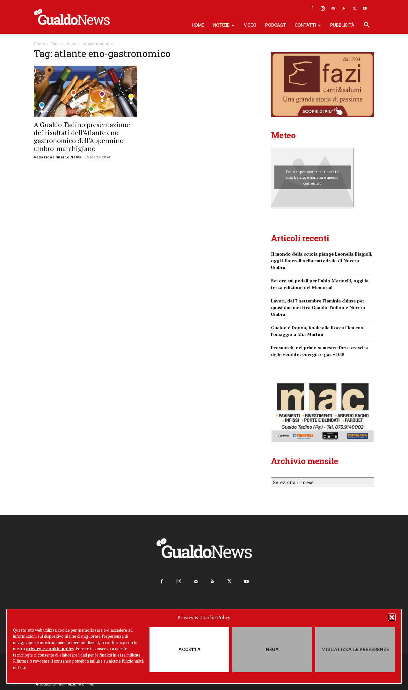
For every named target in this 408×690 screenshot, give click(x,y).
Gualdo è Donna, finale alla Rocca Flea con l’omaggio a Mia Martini (317, 330)
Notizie (221, 25)
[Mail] (333, 8)
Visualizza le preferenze (355, 649)
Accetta (189, 649)
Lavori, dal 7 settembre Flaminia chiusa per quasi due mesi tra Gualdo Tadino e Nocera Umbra (318, 307)
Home (198, 25)
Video (250, 25)
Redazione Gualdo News (57, 157)
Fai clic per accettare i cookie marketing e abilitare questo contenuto (312, 177)
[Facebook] (312, 8)
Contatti (305, 25)
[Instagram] (322, 8)
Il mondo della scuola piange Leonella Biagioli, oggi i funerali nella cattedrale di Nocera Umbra (321, 260)
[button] (392, 617)
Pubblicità (342, 25)
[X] (354, 8)
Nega (272, 649)
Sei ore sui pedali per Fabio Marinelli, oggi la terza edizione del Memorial (319, 284)
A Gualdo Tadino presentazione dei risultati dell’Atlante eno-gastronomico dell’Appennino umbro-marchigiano (82, 136)
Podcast (275, 25)
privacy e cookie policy (50, 648)
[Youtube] (364, 8)
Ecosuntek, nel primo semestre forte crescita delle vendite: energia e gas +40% (319, 351)
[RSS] (343, 8)
